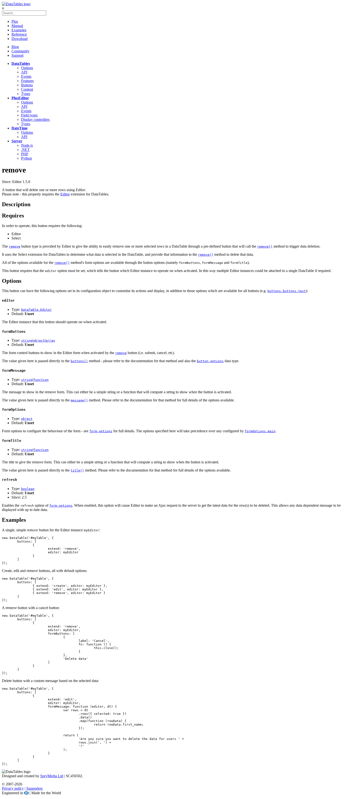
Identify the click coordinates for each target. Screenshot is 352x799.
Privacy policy (13, 788)
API (24, 72)
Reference (19, 34)
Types (25, 94)
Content (27, 89)
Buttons (27, 85)
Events (26, 76)
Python (26, 158)
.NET (25, 150)
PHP (24, 154)
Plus (14, 21)
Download (19, 39)
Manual (17, 26)
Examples (18, 30)
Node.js (27, 145)
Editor (65, 194)
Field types (29, 115)
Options (27, 68)
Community (20, 51)
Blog (15, 47)
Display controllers (35, 119)
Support (17, 55)
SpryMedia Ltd (51, 776)
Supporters (34, 788)
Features (27, 81)
